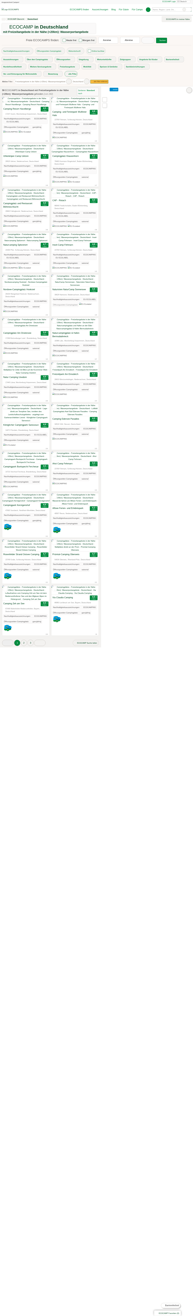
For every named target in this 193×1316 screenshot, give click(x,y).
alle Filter (72, 74)
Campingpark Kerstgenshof (16, 505)
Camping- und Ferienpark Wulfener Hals (69, 113)
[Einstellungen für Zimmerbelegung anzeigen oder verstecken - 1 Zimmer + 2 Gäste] (148, 40)
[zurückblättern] (8, 101)
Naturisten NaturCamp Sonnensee (69, 289)
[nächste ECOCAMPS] (40, 643)
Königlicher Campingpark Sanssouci (21, 425)
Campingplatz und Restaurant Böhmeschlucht (17, 205)
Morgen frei (88, 40)
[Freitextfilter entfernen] (184, 9)
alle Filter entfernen (100, 81)
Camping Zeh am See (13, 603)
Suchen (189, 9)
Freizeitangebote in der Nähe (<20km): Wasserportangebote (40, 81)
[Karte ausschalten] (189, 90)
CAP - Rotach (59, 200)
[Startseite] (3, 19)
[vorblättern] (42, 101)
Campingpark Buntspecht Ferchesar (21, 466)
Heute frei (71, 40)
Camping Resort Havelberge (17, 108)
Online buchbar (98, 51)
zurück (115, 89)
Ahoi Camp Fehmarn (62, 463)
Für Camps (137, 9)
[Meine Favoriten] (148, 9)
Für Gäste (124, 9)
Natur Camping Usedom (15, 377)
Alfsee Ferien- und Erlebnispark (67, 508)
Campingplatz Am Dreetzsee (17, 333)
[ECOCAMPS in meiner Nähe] (105, 105)
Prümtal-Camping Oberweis (65, 554)
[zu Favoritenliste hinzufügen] (5, 100)
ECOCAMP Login (169, 1)
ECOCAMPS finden (79, 9)
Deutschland (78, 81)
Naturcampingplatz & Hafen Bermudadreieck (65, 335)
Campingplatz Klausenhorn (65, 156)
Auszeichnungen (100, 9)
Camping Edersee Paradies (65, 418)
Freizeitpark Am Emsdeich (65, 374)
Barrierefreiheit (172, 1305)
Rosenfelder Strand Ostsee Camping (21, 554)
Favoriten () (169, 1313)
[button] (8, 643)
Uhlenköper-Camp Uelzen (15, 156)
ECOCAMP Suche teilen (87, 643)
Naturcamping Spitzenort (15, 244)
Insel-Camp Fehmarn (62, 244)
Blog (113, 9)
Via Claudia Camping (62, 597)
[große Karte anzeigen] (104, 99)
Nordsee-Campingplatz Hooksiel (19, 289)
